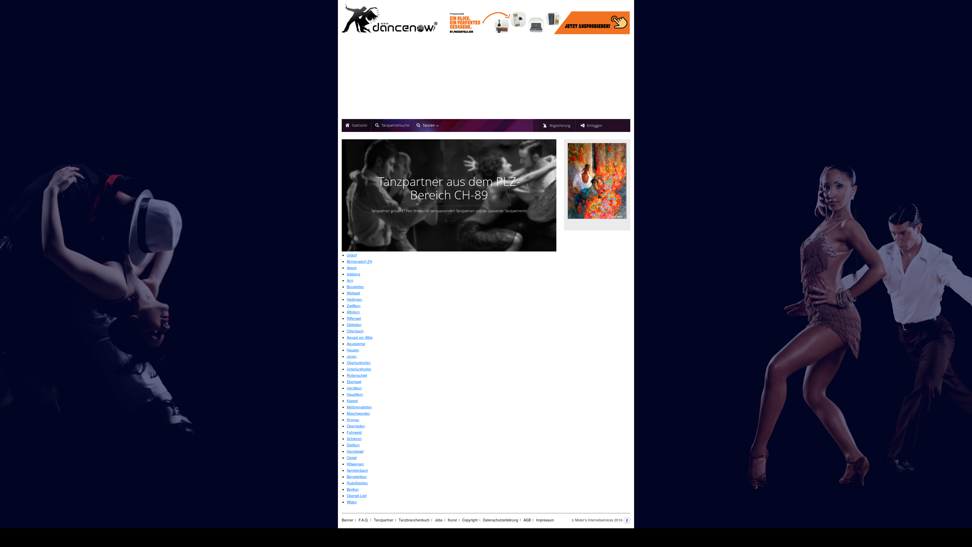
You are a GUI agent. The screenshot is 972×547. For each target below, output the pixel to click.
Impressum (545, 519)
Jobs (438, 519)
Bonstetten (355, 286)
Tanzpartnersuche (395, 125)
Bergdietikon (357, 476)
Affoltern (353, 312)
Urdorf (352, 255)
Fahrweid (354, 432)
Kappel (352, 400)
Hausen (353, 350)
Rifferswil (354, 318)
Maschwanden (358, 413)
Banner (347, 519)
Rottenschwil (357, 375)
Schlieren (354, 438)
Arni (350, 280)
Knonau (353, 419)
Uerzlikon (354, 387)
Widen (352, 501)
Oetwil (352, 457)
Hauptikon (355, 394)
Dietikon (353, 444)
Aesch (352, 267)
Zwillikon (353, 305)
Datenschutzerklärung (500, 519)
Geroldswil (355, 451)
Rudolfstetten (357, 482)
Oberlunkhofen (359, 362)
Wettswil (353, 293)
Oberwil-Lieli (357, 495)
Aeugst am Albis (360, 337)
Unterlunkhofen (359, 369)
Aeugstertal (356, 343)
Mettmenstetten (359, 406)
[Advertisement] (486, 77)
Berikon (353, 489)
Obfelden (354, 324)
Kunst (452, 519)
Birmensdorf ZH (359, 261)
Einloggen (594, 125)
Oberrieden (356, 425)
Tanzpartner (383, 519)
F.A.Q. (364, 519)
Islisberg (353, 274)
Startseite (359, 125)
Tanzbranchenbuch (414, 519)
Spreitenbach (357, 470)
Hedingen (354, 299)
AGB (527, 519)
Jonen (352, 356)
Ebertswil (354, 381)
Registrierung (560, 125)
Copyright (470, 519)
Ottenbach (355, 331)
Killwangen (355, 463)
